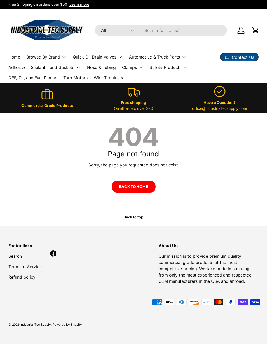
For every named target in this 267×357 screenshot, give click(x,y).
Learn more (79, 4)
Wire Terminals (108, 77)
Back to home (133, 186)
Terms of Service (25, 266)
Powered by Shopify (67, 324)
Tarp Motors (75, 77)
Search (15, 256)
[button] (255, 30)
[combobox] (161, 30)
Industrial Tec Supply (35, 324)
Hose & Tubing (101, 67)
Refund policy (21, 277)
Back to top (133, 217)
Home (14, 57)
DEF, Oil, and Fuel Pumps (32, 77)
